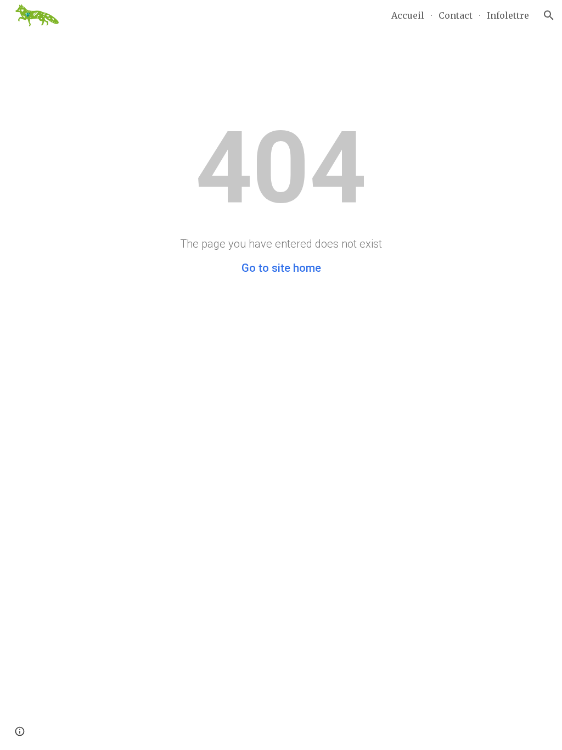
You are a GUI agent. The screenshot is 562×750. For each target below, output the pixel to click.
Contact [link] (456, 15)
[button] (549, 15)
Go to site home (281, 268)
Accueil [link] (407, 15)
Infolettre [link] (508, 15)
